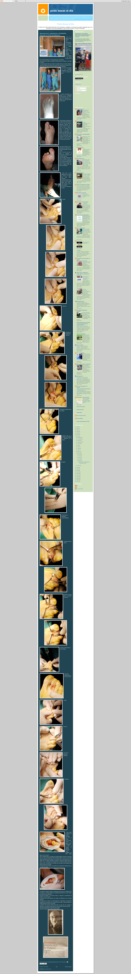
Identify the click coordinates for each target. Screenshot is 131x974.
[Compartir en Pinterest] (46, 963)
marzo (78, 451)
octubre (78, 440)
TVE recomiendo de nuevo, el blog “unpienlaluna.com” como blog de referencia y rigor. (86, 278)
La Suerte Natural (80, 109)
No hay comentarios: (62, 961)
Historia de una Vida (81, 406)
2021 (77, 429)
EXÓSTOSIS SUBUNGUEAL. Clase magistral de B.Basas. (86, 261)
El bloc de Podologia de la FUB (83, 421)
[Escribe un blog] (42, 963)
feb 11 (79, 457)
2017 (77, 436)
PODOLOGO (79, 412)
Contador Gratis (78, 79)
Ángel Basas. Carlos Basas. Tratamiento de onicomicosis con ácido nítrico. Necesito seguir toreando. (83, 35)
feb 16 (79, 455)
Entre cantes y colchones (81, 185)
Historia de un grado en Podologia (83, 364)
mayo (78, 448)
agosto (78, 443)
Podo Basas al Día (61, 10)
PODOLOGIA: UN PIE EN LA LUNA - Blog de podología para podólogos (83, 274)
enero (78, 465)
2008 (77, 479)
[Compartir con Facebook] (44, 963)
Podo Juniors (79, 288)
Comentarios (79, 90)
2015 (77, 468)
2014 (77, 470)
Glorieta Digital (80, 418)
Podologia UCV (80, 376)
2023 (77, 426)
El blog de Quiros (80, 409)
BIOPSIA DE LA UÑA (86, 136)
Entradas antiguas (68, 966)
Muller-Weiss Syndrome (81, 302)
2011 (77, 475)
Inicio (57, 966)
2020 (77, 431)
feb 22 (79, 454)
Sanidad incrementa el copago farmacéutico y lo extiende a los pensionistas (82, 378)
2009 (77, 478)
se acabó (78, 251)
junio (78, 446)
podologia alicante (80, 301)
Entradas (78, 88)
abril (78, 449)
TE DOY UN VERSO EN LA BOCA (83, 184)
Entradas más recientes (44, 966)
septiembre (79, 442)
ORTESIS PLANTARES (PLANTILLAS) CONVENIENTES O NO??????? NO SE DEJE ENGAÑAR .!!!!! (83, 389)
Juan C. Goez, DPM (79, 488)
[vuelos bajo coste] (79, 74)
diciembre (79, 437)
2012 (77, 473)
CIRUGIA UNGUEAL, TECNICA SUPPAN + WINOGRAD (86, 230)
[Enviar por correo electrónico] (40, 963)
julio (78, 445)
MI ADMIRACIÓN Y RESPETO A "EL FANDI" (86, 111)
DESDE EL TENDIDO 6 (81, 333)
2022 (77, 428)
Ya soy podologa (86, 365)
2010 (77, 476)
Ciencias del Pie (80, 147)
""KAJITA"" (79, 250)
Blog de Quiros (80, 121)
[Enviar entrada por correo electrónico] (67, 961)
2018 (77, 434)
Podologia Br (79, 241)
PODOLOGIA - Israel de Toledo (83, 397)
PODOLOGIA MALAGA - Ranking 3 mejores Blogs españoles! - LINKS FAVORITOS (83, 323)
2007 (77, 481)
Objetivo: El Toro (80, 172)
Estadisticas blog (78, 84)
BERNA (76, 485)
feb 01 (79, 460)
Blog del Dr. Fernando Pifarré (82, 201)
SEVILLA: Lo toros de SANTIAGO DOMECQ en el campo (86, 174)
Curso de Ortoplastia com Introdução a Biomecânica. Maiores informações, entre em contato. (86, 400)
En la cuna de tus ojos (81, 415)
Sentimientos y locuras (81, 192)
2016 (77, 467)
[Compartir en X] (43, 963)
